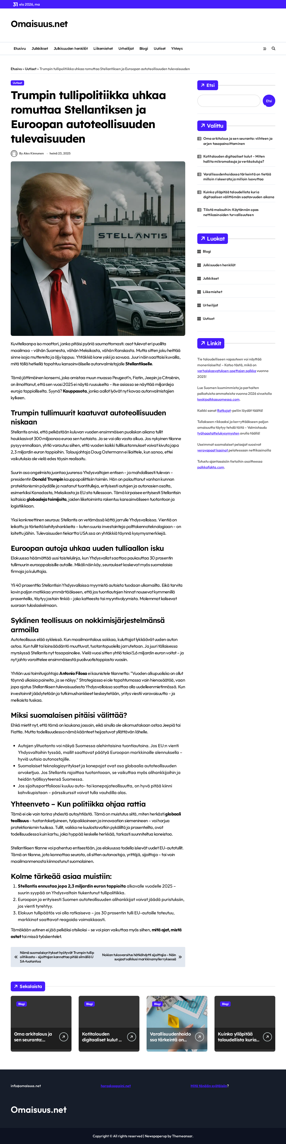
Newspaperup (156, 1136)
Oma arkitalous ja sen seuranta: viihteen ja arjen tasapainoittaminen (238, 141)
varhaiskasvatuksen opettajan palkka (226, 370)
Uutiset (160, 48)
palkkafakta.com (210, 467)
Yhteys (177, 48)
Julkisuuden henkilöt (71, 48)
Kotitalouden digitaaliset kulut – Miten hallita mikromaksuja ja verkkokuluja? (234, 158)
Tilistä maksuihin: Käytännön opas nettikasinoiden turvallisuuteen (231, 212)
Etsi (210, 85)
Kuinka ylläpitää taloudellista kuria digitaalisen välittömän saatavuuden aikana (238, 194)
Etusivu (20, 48)
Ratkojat (224, 410)
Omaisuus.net (39, 23)
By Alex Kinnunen (31, 153)
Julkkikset (40, 48)
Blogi (143, 48)
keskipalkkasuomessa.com (218, 399)
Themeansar (182, 1136)
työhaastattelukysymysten (218, 433)
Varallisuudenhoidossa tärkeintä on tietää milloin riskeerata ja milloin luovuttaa (237, 176)
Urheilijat (126, 48)
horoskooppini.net (116, 1086)
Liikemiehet (103, 48)
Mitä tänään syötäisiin (209, 1086)
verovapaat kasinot (213, 450)
